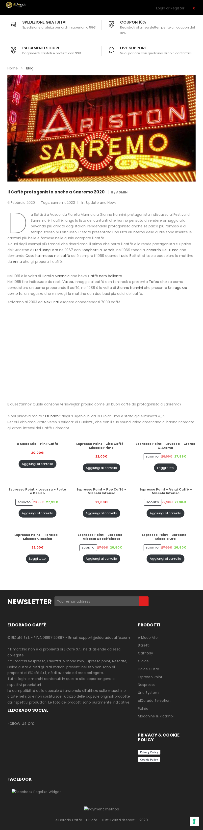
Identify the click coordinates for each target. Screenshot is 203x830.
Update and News (101, 202)
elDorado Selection (154, 700)
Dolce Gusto (148, 669)
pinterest (79, 723)
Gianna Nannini (130, 287)
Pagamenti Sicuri (40, 48)
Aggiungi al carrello (37, 463)
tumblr (99, 723)
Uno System (148, 692)
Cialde (143, 661)
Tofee (154, 281)
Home (12, 68)
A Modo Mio (148, 637)
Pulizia (143, 708)
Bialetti (144, 645)
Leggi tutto (165, 467)
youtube (89, 723)
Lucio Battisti (130, 255)
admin (121, 192)
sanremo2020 (63, 202)
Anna (17, 261)
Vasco (67, 281)
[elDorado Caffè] (21, 5)
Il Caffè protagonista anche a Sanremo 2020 (56, 192)
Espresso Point (150, 677)
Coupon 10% (133, 22)
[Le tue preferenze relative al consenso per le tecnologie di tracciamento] (194, 821)
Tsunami (51, 416)
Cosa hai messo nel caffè (47, 255)
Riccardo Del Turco (162, 249)
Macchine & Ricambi (156, 716)
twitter (60, 723)
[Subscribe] (144, 601)
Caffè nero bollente (105, 276)
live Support (133, 48)
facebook (41, 723)
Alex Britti (51, 302)
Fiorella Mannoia (56, 276)
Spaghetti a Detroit (98, 249)
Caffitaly (145, 653)
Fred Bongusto (45, 249)
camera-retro (50, 723)
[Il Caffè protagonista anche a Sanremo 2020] (101, 128)
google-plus (70, 723)
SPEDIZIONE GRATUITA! (44, 22)
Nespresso (146, 684)
